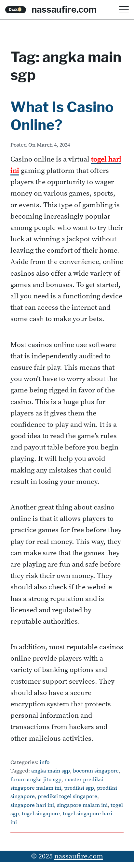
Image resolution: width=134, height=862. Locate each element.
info (44, 762)
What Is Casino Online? (62, 116)
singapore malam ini (82, 805)
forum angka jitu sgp (35, 779)
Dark (15, 9)
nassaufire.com (64, 9)
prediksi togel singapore (67, 796)
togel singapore (41, 813)
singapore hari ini (32, 805)
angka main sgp (50, 771)
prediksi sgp (79, 788)
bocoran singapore (96, 771)
